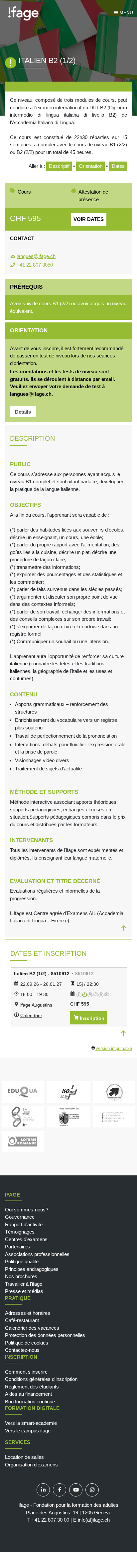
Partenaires (17, 1246)
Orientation (90, 166)
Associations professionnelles (37, 1254)
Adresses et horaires (27, 1313)
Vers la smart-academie (31, 1423)
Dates (118, 166)
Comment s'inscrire (26, 1372)
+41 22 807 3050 (35, 265)
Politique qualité (22, 1261)
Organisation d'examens (31, 1464)
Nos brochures (21, 1276)
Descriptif (59, 166)
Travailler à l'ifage (23, 1284)
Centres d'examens (26, 1239)
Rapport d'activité (24, 1224)
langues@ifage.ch (36, 256)
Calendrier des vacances (32, 1328)
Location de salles (24, 1457)
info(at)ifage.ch (94, 1520)
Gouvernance (20, 1217)
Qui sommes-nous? (26, 1209)
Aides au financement (28, 1394)
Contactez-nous (22, 1350)
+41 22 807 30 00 (50, 1520)
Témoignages (20, 1232)
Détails (23, 412)
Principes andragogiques (32, 1269)
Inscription (92, 1018)
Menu (125, 12)
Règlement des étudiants (32, 1386)
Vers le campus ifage (28, 1430)
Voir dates (88, 219)
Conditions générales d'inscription (41, 1379)
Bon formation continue (30, 1401)
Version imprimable (113, 1048)
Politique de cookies (26, 1343)
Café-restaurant (22, 1320)
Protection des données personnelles (45, 1335)
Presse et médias (24, 1291)
